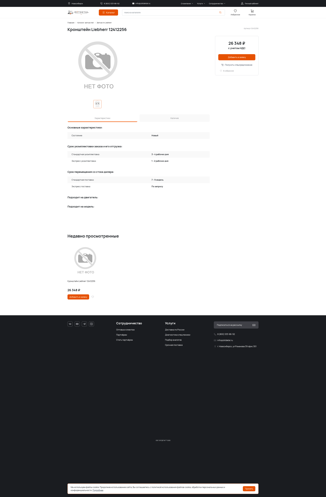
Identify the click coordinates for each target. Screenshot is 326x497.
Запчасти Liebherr (104, 22)
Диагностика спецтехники (177, 334)
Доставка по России (174, 329)
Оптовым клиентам (125, 329)
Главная (70, 22)
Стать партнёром (124, 339)
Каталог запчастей (85, 22)
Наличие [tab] (174, 118)
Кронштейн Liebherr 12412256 (81, 281)
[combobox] (173, 12)
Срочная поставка (174, 345)
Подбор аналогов (173, 339)
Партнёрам (121, 334)
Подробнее (98, 490)
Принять (249, 488)
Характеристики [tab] (102, 118)
